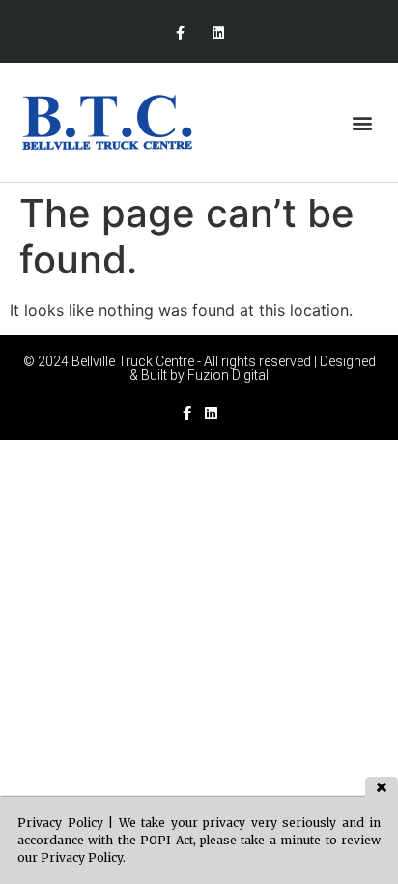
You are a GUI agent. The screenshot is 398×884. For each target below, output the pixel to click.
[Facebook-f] (180, 33)
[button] (363, 122)
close (381, 787)
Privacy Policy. (83, 857)
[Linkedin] (218, 33)
